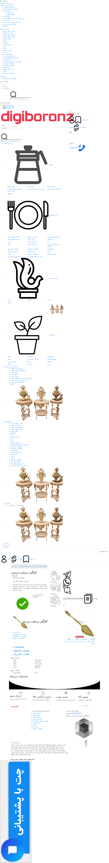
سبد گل (10, 364)
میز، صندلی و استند (8, 69)
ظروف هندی (6, 16)
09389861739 (10, 106)
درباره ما (6, 543)
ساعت (5, 52)
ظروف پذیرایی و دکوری (6, 5)
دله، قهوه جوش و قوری (9, 35)
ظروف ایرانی (6, 10)
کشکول (5, 26)
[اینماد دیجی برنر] (86, 743)
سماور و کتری (7, 39)
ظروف (50, 164)
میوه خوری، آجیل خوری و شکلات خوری (14, 18)
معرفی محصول (21, 650)
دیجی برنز (14, 566)
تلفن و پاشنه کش (7, 54)
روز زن (18, 638)
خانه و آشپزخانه (4, 29)
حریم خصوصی (36, 723)
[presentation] (93, 643)
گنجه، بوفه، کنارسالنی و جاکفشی (12, 61)
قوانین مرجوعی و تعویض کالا (40, 721)
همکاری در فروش (37, 728)
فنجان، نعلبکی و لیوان (9, 37)
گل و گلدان (51, 335)
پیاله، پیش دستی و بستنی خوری (11, 22)
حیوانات (29, 300)
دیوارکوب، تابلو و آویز (8, 63)
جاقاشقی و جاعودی (8, 73)
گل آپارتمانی (50, 357)
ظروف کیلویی (10, 14)
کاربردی (49, 300)
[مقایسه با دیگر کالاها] (67, 590)
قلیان (4, 71)
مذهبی (9, 300)
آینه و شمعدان (7, 60)
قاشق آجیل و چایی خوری (10, 24)
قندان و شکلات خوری (9, 31)
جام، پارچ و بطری (8, 44)
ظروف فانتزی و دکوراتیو (9, 78)
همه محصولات (36, 713)
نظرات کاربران (21, 654)
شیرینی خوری (7, 20)
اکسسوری (3, 76)
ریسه (48, 364)
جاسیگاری (6, 42)
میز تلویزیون (6, 67)
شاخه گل (29, 357)
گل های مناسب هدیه (32, 359)
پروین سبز (30, 364)
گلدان (4, 48)
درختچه (29, 362)
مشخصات (18, 646)
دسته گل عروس (12, 362)
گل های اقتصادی (51, 359)
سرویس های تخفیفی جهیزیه (10, 9)
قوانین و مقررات (37, 719)
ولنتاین (14, 638)
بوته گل (10, 357)
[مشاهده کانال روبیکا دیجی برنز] (85, 728)
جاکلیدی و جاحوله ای (8, 65)
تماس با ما (7, 545)
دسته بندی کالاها (8, 143)
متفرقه (9, 302)
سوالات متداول (37, 717)
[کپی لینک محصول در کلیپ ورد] (88, 598)
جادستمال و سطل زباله (9, 56)
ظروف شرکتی (10, 12)
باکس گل (49, 362)
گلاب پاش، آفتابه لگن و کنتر (10, 58)
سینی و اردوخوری (8, 33)
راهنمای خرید (36, 715)
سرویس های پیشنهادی (9, 7)
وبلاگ (5, 547)
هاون (4, 40)
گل (4, 46)
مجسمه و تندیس (7, 50)
